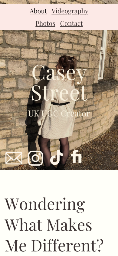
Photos (45, 23)
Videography (69, 10)
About (38, 10)
